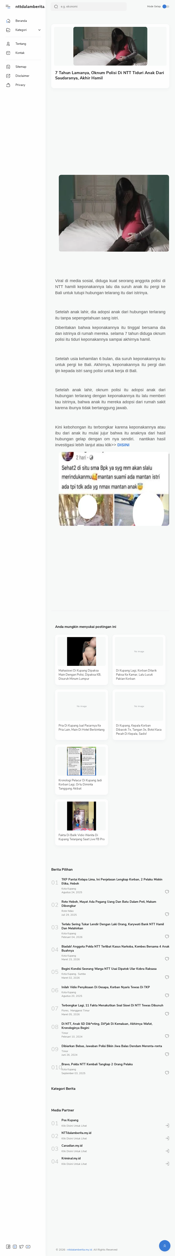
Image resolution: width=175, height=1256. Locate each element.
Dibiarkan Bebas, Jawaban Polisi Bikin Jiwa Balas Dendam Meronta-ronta (112, 1046)
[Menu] (8, 6)
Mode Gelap (154, 6)
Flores (65, 1010)
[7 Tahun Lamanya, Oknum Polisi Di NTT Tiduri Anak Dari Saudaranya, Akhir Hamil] (110, 46)
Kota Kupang (69, 888)
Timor (65, 1033)
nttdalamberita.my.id (35, 6)
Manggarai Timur (80, 1010)
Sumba (82, 974)
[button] (167, 892)
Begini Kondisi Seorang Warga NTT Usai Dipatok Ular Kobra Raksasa (109, 969)
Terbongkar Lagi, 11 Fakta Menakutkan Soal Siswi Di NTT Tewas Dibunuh (112, 1005)
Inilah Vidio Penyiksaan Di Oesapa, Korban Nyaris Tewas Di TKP (106, 987)
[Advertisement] (114, 127)
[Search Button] (56, 6)
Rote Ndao (68, 911)
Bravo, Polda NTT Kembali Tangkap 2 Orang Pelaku (97, 1064)
